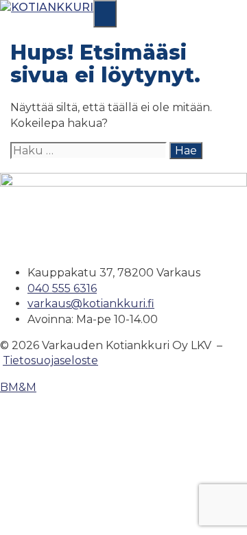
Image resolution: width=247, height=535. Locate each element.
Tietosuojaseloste (50, 360)
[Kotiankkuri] (46, 7)
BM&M (18, 387)
